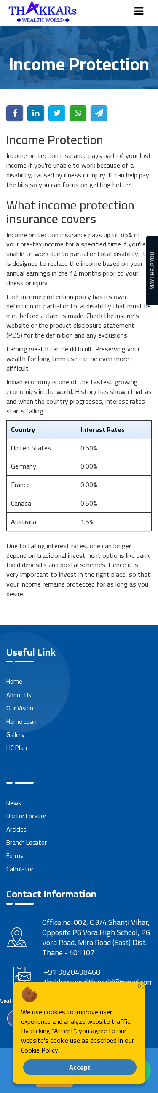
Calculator (19, 869)
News (13, 803)
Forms (14, 855)
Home (14, 681)
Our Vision (19, 708)
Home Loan (21, 721)
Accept (80, 1067)
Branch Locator (26, 842)
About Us (18, 695)
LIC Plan (16, 748)
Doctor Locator (26, 816)
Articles (16, 829)
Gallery (15, 735)
